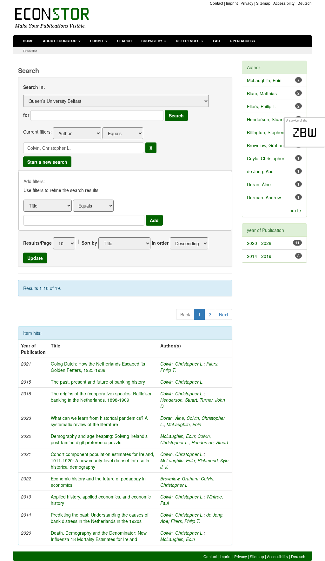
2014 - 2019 (259, 256)
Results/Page (37, 243)
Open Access (242, 40)
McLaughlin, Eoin (184, 424)
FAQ (216, 40)
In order (160, 243)
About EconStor (60, 40)
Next (223, 314)
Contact (216, 3)
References (188, 40)
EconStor (30, 50)
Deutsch (304, 3)
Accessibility (284, 3)
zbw (305, 133)
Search (124, 40)
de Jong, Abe (260, 171)
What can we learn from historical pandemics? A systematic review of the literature (99, 421)
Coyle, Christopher (265, 158)
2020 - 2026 (259, 243)
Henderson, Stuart (178, 400)
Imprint (232, 3)
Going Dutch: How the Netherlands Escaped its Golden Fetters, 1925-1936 (98, 366)
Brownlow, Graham (179, 478)
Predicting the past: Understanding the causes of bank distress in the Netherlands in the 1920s (100, 518)
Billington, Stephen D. (268, 132)
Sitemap (263, 3)
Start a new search (47, 162)
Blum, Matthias (262, 93)
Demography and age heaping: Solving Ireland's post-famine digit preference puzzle (99, 439)
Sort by (89, 243)
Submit (97, 40)
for (26, 115)
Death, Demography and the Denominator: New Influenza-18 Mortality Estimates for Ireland (99, 536)
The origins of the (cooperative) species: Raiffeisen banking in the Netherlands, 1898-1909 (102, 396)
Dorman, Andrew (264, 197)
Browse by (152, 40)
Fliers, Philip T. (185, 521)
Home (28, 40)
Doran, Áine (172, 418)
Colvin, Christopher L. (182, 363)
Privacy (247, 3)
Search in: (34, 87)
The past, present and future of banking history (98, 382)
